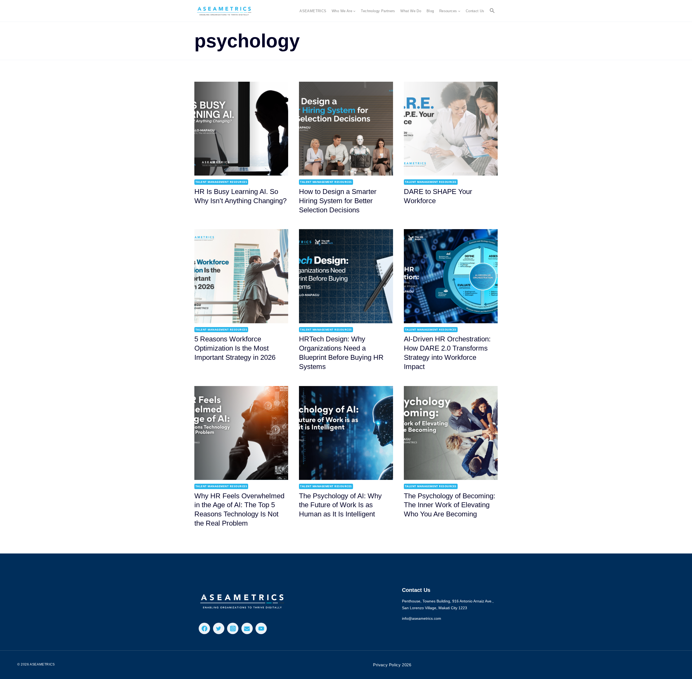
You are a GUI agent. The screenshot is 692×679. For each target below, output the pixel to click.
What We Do (410, 11)
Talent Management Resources (221, 182)
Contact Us (475, 11)
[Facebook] (204, 628)
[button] (492, 11)
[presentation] (241, 129)
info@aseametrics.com (421, 618)
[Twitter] (218, 628)
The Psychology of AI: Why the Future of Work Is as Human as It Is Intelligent (340, 505)
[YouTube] (261, 628)
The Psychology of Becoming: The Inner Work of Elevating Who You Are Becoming (449, 505)
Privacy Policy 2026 (392, 664)
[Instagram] (232, 628)
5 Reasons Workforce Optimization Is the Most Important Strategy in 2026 (234, 348)
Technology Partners (378, 11)
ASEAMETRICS (313, 11)
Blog (430, 11)
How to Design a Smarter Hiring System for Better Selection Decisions (338, 200)
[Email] (247, 628)
